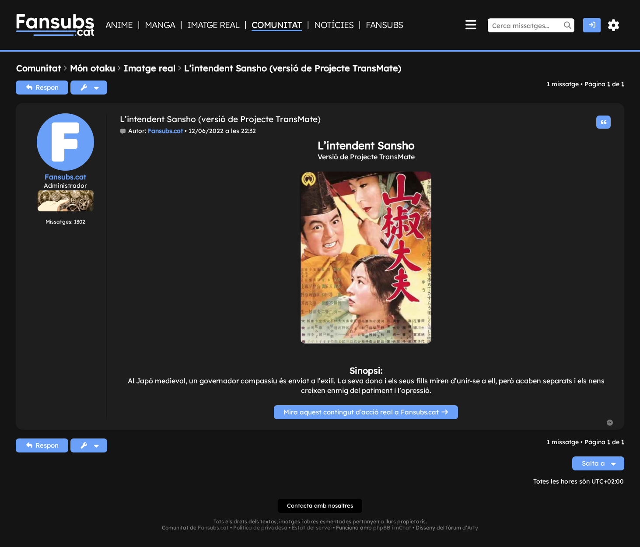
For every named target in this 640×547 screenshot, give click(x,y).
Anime (119, 25)
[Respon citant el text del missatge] (603, 122)
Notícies (333, 25)
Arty (472, 528)
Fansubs (384, 25)
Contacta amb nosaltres (320, 505)
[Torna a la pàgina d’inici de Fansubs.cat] (55, 25)
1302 (79, 221)
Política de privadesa (260, 528)
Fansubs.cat (65, 176)
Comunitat (277, 25)
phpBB (381, 528)
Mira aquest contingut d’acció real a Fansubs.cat (362, 412)
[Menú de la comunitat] (471, 25)
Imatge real (213, 25)
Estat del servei (312, 528)
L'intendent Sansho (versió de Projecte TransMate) (220, 119)
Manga (160, 25)
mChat (402, 528)
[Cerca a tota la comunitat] (567, 25)
